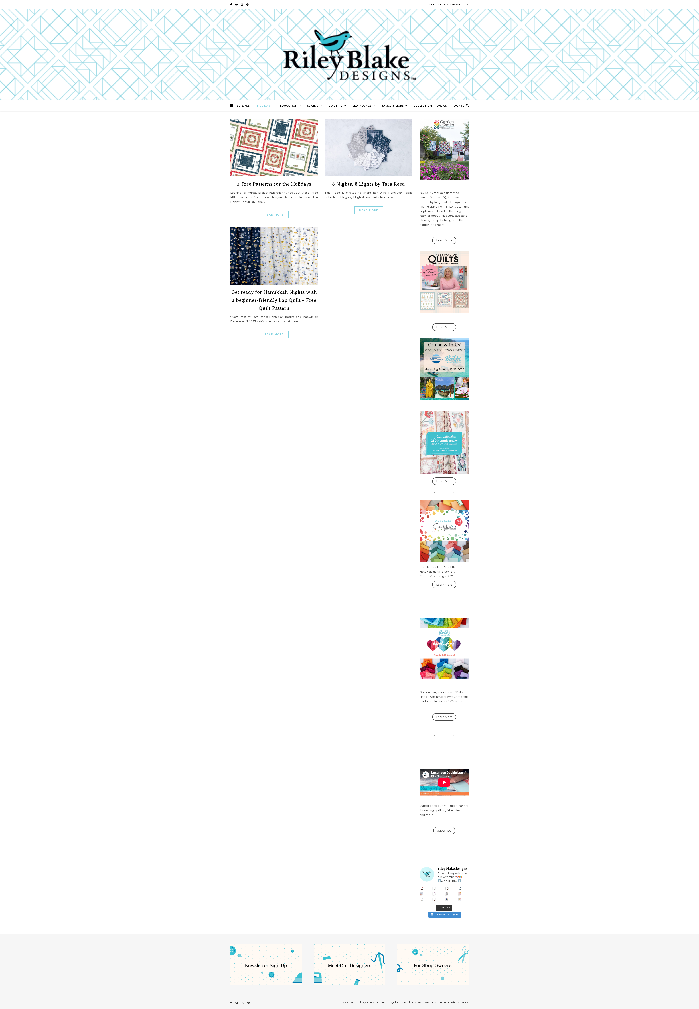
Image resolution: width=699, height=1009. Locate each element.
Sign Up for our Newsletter (449, 4)
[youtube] (236, 4)
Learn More (444, 240)
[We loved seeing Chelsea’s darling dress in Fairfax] (421, 888)
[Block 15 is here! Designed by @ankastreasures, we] (421, 899)
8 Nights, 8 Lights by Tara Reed (368, 184)
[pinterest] (247, 4)
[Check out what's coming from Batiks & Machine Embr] (459, 893)
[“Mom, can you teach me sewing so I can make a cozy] (434, 899)
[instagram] (242, 4)
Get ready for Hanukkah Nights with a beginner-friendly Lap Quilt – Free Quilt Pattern (274, 300)
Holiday (263, 105)
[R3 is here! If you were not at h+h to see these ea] (447, 893)
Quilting (335, 105)
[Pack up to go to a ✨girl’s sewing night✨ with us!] (459, 888)
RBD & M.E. (243, 105)
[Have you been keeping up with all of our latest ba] (447, 899)
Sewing (313, 105)
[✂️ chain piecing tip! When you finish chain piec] (434, 888)
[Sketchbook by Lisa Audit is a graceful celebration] (459, 899)
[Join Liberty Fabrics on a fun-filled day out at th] (421, 893)
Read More (274, 214)
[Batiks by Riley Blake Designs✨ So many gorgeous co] (434, 893)
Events (458, 105)
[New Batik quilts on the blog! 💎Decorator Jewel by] (447, 888)
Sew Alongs (362, 105)
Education (288, 105)
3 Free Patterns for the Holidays (274, 184)
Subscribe (444, 830)
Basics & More (392, 105)
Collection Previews (430, 105)
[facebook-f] (231, 4)
